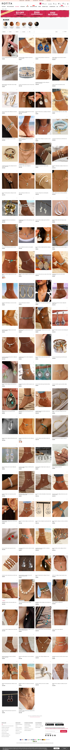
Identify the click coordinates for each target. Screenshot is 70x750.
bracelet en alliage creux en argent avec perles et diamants (9, 494)
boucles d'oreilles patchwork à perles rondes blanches (9, 57)
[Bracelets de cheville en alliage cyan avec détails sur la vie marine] (43, 590)
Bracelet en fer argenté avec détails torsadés (42, 165)
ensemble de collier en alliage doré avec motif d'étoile (9, 629)
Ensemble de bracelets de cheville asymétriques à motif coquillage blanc (26, 220)
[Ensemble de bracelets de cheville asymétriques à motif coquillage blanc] (27, 207)
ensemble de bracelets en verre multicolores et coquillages (8, 220)
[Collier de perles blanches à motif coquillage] (27, 590)
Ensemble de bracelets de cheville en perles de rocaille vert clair (60, 657)
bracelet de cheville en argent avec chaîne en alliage (59, 111)
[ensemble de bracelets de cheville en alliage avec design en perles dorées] (43, 71)
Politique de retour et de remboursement (7, 725)
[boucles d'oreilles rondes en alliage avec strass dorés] (10, 99)
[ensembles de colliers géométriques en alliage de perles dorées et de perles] (27, 698)
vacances (17, 6)
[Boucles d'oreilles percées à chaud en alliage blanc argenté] (10, 454)
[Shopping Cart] (68, 3)
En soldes (65, 31)
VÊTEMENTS (22, 6)
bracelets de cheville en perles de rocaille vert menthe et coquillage (26, 548)
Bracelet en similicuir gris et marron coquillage (42, 683)
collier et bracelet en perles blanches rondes (58, 84)
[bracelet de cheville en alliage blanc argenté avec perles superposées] (27, 45)
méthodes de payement (19, 724)
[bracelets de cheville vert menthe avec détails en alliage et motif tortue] (10, 644)
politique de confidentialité (39, 725)
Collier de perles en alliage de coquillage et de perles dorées (59, 684)
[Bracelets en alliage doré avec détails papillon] (43, 180)
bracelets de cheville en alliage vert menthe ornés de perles (26, 521)
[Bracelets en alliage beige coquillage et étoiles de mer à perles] (60, 153)
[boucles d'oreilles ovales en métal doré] (27, 290)
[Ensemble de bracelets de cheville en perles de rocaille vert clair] (60, 644)
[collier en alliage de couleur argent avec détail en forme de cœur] (60, 45)
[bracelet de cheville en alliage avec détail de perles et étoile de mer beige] (27, 454)
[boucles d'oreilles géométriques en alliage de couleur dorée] (10, 671)
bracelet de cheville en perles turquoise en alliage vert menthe (60, 247)
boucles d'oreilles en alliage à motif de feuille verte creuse (9, 384)
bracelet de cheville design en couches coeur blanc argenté (9, 303)
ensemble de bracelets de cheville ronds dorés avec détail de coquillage (43, 411)
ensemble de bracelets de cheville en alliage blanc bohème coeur (59, 303)
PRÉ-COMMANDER (10, 6)
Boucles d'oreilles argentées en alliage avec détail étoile (9, 193)
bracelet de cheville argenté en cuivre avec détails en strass (26, 657)
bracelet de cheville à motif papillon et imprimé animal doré (43, 494)
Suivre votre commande (5, 730)
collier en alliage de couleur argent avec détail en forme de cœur (59, 58)
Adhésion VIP (17, 730)
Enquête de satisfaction (27, 730)
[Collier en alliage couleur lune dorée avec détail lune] (60, 180)
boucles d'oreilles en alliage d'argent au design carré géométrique (43, 467)
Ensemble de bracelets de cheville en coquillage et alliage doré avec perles (43, 548)
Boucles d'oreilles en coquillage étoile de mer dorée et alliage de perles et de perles (26, 112)
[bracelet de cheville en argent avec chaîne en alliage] (60, 99)
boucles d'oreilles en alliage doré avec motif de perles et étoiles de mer (9, 521)
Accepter (56, 748)
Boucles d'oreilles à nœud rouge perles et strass (8, 548)
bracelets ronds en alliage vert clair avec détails (8, 138)
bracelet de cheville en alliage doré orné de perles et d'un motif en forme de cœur (26, 494)
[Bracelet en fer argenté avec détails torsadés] (43, 153)
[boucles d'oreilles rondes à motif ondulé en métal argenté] (60, 207)
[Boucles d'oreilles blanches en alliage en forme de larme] (43, 563)
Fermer (64, 748)
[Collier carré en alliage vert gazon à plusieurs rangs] (60, 563)
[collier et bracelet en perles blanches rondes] (60, 72)
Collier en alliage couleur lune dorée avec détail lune (59, 192)
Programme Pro (26, 727)
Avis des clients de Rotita (5, 733)
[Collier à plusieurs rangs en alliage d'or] (60, 617)
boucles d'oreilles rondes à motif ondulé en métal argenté (59, 220)
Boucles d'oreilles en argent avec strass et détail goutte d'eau (60, 330)
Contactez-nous (18, 733)
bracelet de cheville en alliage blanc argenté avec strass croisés (26, 274)
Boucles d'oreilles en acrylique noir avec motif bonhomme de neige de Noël (25, 575)
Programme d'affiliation (27, 725)
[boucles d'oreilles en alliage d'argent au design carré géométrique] (43, 454)
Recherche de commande (5, 736)
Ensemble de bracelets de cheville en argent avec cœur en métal (26, 384)
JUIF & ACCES (61, 6)
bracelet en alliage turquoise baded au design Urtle (43, 438)
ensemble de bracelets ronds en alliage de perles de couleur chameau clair (9, 166)
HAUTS (27, 6)
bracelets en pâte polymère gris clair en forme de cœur (26, 84)
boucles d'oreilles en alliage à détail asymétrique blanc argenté (9, 438)
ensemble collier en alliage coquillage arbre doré (42, 656)
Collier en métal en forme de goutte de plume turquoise (8, 411)
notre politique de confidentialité (48, 742)
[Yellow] (3, 277)
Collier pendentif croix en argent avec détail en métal (43, 302)
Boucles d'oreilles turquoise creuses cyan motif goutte (43, 629)
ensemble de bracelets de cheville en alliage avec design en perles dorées (42, 82)
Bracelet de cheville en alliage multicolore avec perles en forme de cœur (59, 494)
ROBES (39, 6)
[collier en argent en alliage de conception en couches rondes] (43, 126)
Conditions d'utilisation (38, 724)
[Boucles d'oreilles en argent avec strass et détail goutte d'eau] (60, 317)
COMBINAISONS (52, 6)
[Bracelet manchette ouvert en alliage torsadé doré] (60, 426)
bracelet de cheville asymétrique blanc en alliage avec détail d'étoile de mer (9, 357)
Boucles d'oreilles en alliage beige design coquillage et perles (43, 247)
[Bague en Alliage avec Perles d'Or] (60, 454)
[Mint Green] (4, 277)
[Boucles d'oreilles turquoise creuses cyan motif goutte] (43, 617)
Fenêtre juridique (37, 727)
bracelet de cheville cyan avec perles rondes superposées (58, 274)
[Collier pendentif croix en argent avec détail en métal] (43, 290)
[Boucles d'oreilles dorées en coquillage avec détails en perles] (43, 99)
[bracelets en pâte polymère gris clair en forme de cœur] (27, 72)
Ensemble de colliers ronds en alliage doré (25, 165)
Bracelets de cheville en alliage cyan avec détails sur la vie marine (43, 602)
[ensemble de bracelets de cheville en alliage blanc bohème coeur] (60, 290)
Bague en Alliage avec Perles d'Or (57, 466)
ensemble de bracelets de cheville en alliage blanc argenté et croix (26, 357)
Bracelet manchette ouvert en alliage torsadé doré (59, 438)
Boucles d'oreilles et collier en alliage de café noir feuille (59, 548)
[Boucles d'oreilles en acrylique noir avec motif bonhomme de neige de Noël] (27, 563)
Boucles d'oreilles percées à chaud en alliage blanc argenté (9, 467)
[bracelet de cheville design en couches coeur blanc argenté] (10, 290)
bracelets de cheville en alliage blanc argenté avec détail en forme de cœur (26, 139)
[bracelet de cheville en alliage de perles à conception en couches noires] (43, 317)
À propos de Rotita (27, 724)
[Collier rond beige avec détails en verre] (27, 180)
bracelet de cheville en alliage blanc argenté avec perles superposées (26, 58)
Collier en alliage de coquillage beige (57, 602)
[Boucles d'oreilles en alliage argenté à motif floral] (43, 207)
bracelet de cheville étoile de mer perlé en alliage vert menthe (26, 438)
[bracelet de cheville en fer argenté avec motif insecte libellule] (27, 671)
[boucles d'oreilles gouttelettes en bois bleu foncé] (43, 45)
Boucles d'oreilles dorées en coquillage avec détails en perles (43, 112)
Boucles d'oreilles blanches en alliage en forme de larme (43, 575)
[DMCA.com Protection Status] (35, 741)
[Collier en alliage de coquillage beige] (60, 590)
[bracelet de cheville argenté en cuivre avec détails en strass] (27, 644)
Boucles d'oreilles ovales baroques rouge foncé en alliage (9, 711)
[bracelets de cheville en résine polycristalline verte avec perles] (10, 590)
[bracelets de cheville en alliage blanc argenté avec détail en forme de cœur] (27, 126)
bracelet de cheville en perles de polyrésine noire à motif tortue (26, 411)
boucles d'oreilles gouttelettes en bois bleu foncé (42, 57)
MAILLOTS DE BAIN (33, 6)
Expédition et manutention (5, 727)
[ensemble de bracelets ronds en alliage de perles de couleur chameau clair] (10, 153)
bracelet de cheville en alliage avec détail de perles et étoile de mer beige (26, 467)
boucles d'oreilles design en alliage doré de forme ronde (59, 411)
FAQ (2, 724)
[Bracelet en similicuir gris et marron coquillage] (43, 671)
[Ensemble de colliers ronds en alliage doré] (27, 153)
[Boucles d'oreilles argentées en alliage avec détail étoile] (10, 180)
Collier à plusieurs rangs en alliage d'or (57, 629)
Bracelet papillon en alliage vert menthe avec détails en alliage (60, 521)
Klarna (16, 725)
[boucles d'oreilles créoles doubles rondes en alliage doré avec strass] (10, 72)
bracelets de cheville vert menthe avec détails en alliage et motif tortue (9, 657)
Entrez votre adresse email (50, 731)
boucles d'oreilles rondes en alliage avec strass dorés (9, 111)
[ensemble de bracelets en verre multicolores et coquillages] (10, 207)
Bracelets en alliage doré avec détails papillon (42, 192)
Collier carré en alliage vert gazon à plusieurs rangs (59, 575)
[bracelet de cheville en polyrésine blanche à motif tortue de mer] (27, 317)
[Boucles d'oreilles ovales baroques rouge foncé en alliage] (10, 698)
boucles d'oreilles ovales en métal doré (24, 302)
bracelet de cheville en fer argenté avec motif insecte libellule (26, 684)
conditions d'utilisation (40, 742)
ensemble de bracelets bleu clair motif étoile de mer (59, 138)
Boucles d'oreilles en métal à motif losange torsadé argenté (43, 357)
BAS (57, 6)
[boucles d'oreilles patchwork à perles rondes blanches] (10, 45)
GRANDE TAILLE (45, 6)
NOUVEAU (4, 6)
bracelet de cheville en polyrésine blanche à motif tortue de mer (26, 330)
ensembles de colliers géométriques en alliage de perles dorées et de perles (26, 711)
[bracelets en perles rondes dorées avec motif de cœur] (10, 563)
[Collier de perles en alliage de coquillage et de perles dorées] (60, 671)
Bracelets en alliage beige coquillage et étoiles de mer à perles (60, 166)
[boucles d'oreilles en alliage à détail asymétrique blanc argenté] (10, 426)
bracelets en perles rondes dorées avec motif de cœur (9, 575)
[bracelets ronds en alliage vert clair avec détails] (10, 126)
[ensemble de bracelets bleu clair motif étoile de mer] (60, 126)
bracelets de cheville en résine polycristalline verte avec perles (9, 602)
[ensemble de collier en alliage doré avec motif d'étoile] (10, 617)
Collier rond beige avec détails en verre (24, 192)
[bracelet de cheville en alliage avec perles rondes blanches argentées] (10, 317)
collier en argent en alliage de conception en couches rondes (43, 139)
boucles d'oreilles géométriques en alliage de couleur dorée (9, 684)
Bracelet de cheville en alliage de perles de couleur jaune (9, 274)
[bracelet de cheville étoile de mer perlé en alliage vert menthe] (27, 426)
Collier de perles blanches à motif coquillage (25, 602)
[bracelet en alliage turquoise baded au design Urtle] (43, 426)
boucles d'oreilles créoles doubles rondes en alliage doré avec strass (9, 85)
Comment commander (19, 727)
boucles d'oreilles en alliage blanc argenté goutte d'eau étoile (43, 521)
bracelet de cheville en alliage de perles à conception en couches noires (43, 330)
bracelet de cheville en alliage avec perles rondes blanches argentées (9, 330)
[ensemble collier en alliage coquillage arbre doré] (43, 644)
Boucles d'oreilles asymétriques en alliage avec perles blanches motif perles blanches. (26, 629)
